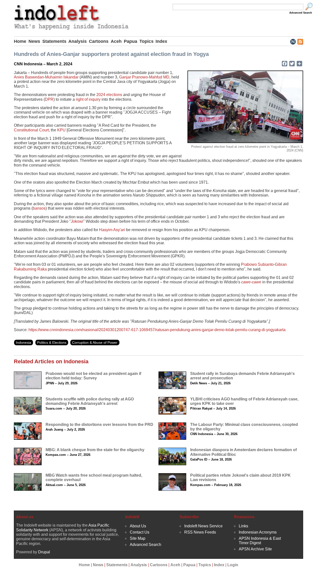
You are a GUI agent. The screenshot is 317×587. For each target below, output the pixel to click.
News (34, 41)
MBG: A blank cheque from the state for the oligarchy (95, 450)
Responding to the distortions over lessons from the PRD (99, 424)
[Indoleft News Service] (293, 41)
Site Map (137, 538)
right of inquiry (88, 99)
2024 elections (109, 95)
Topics (146, 41)
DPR (49, 99)
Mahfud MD (159, 77)
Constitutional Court (31, 130)
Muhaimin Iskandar (62, 77)
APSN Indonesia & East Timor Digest (260, 540)
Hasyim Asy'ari (112, 230)
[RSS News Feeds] (300, 41)
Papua (130, 41)
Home (20, 41)
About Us (138, 526)
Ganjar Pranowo (133, 77)
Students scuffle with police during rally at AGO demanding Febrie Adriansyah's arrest (90, 401)
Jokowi (77, 221)
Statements (54, 41)
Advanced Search (300, 12)
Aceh (116, 41)
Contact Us (139, 532)
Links (243, 526)
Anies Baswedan (29, 77)
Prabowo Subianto (257, 264)
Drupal (44, 552)
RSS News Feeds (200, 532)
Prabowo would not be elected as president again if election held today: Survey (93, 375)
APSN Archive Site (255, 549)
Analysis (77, 41)
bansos (39, 208)
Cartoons (98, 41)
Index (161, 41)
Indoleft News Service (203, 526)
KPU (61, 130)
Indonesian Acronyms (258, 532)
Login (232, 565)
